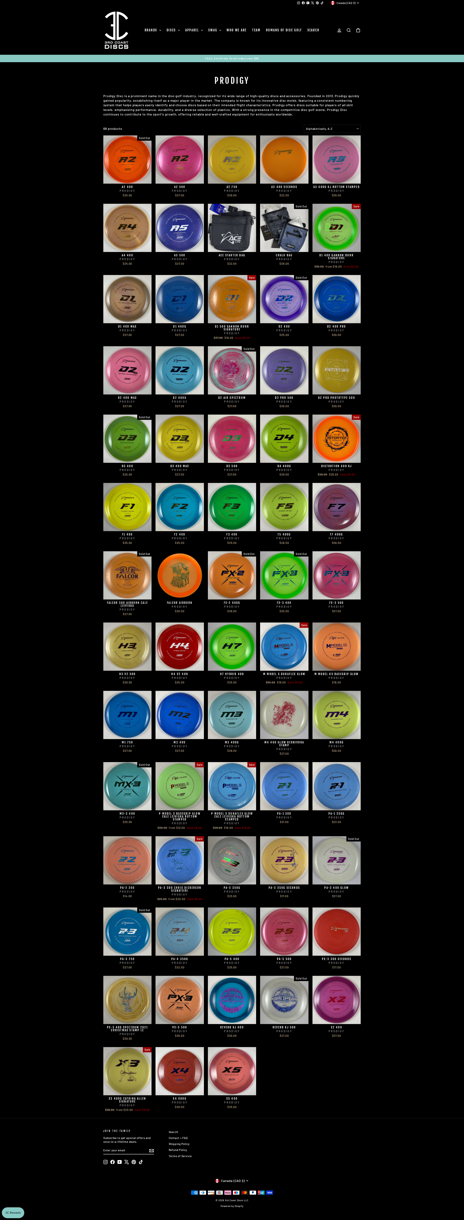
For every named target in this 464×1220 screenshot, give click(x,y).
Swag (213, 30)
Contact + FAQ (178, 1138)
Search (313, 30)
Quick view (127, 179)
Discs (172, 30)
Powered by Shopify (232, 1206)
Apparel (192, 30)
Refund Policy (178, 1149)
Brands (151, 30)
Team (256, 30)
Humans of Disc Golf (284, 30)
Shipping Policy (179, 1143)
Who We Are (237, 30)
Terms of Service (180, 1156)
